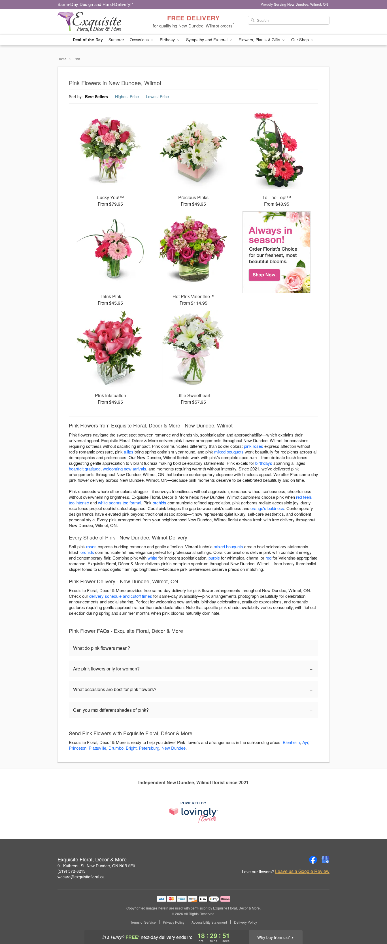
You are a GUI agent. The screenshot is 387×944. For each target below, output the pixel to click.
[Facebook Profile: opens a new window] (313, 860)
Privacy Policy (173, 922)
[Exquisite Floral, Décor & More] (98, 22)
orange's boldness (267, 508)
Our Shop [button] (300, 39)
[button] (372, 920)
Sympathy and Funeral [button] (207, 39)
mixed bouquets (229, 452)
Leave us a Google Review (302, 871)
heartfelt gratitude (85, 469)
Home (62, 58)
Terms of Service (143, 922)
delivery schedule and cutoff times (120, 596)
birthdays (263, 463)
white (152, 558)
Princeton (77, 748)
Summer (116, 39)
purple (214, 558)
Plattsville (97, 748)
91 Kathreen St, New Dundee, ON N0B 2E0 (96, 865)
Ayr (305, 742)
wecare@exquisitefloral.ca (81, 877)
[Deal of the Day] (276, 252)
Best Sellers (96, 96)
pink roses (253, 446)
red (268, 558)
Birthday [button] (168, 39)
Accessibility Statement (209, 922)
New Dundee (173, 748)
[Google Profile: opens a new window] (325, 860)
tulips (128, 452)
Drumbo (116, 748)
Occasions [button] (140, 39)
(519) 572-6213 (72, 871)
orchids (159, 503)
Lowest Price (157, 96)
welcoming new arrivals (124, 469)
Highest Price (127, 96)
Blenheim (291, 742)
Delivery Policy (245, 922)
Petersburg (149, 748)
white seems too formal (119, 503)
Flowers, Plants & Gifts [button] (260, 39)
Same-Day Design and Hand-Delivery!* (95, 4)
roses (91, 546)
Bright (131, 748)
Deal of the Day (88, 39)
